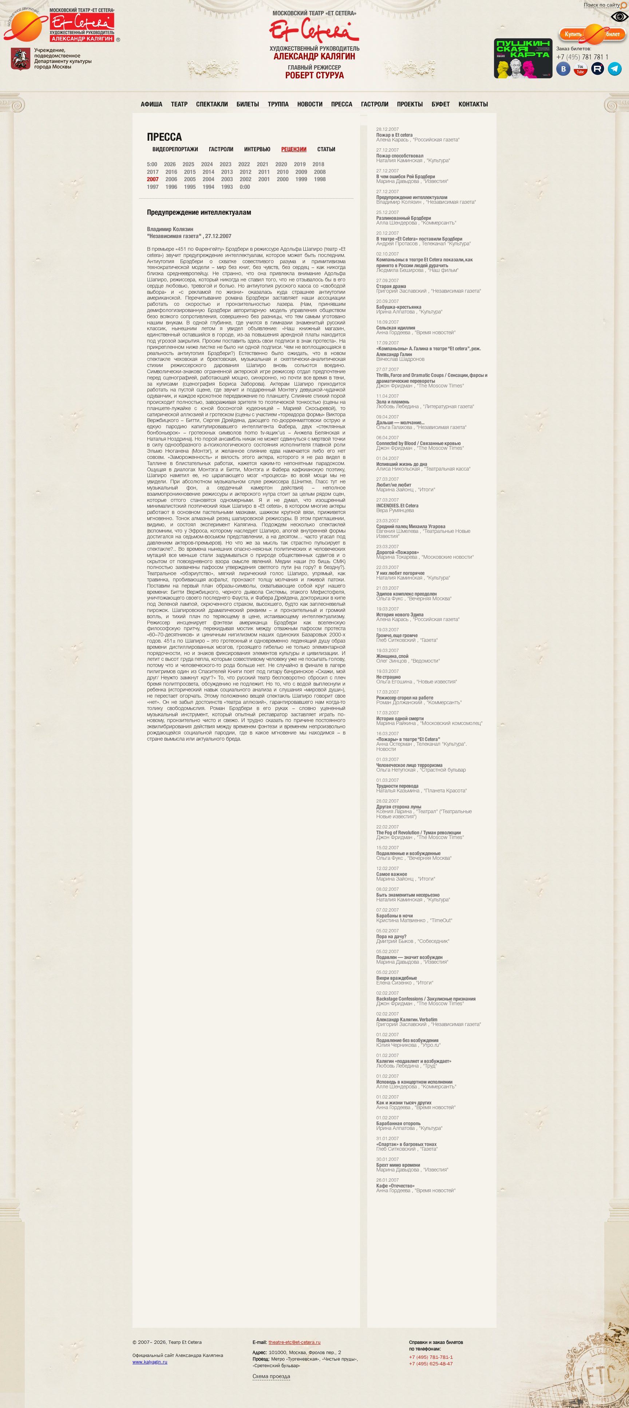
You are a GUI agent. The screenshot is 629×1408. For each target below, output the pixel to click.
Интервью (257, 149)
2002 (246, 179)
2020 (281, 164)
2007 (153, 179)
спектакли (212, 104)
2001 (264, 179)
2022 (244, 164)
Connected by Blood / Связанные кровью (420, 443)
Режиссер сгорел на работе (419, 697)
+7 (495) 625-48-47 (431, 1363)
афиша (151, 104)
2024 (207, 164)
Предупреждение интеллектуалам (426, 197)
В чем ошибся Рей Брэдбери (412, 176)
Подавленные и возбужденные (414, 853)
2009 (301, 171)
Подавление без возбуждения (408, 1040)
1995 (190, 186)
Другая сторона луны (424, 809)
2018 (318, 164)
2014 (208, 171)
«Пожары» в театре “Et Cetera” (421, 742)
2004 (208, 179)
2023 (226, 164)
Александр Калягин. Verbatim (428, 1019)
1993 (227, 186)
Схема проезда (271, 1376)
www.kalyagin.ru (149, 1361)
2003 (227, 179)
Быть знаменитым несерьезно (413, 895)
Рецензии (293, 149)
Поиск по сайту (602, 5)
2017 (153, 171)
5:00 (152, 164)
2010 (283, 171)
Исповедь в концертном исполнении (416, 1081)
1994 (208, 186)
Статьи (326, 149)
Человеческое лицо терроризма (421, 765)
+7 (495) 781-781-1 (431, 1357)
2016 (171, 171)
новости (310, 104)
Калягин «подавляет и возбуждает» (413, 1061)
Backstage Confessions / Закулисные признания (426, 998)
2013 (227, 171)
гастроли (374, 104)
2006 (171, 179)
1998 (320, 179)
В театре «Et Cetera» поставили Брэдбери (423, 238)
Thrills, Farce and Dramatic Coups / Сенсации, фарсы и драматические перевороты (431, 378)
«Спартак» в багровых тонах (407, 1144)
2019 (300, 164)
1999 (301, 179)
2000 (283, 179)
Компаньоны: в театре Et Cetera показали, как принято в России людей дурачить (424, 262)
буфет (441, 104)
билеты (248, 104)
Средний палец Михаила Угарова (423, 529)
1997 (153, 186)
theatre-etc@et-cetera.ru (295, 1342)
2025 (188, 164)
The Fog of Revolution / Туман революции (420, 832)
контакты (473, 104)
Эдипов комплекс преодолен (414, 593)
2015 (190, 171)
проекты (410, 104)
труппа (278, 104)
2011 (264, 171)
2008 (320, 171)
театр (179, 104)
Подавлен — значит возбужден (412, 957)
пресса (341, 104)
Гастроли (221, 149)
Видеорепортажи (175, 149)
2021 (263, 164)
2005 (190, 179)
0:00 (245, 186)
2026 (170, 164)
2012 (246, 171)
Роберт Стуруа (314, 75)
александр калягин (314, 56)
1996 (171, 186)
